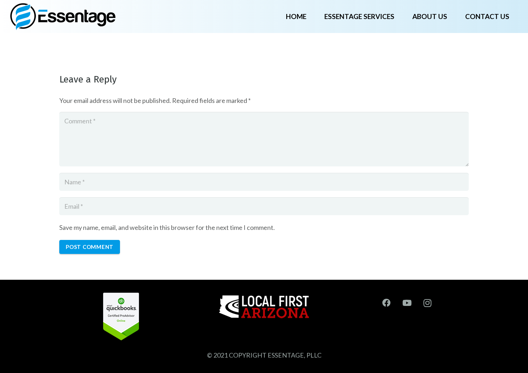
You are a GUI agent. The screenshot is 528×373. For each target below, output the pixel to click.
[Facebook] (386, 303)
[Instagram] (427, 303)
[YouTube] (407, 303)
